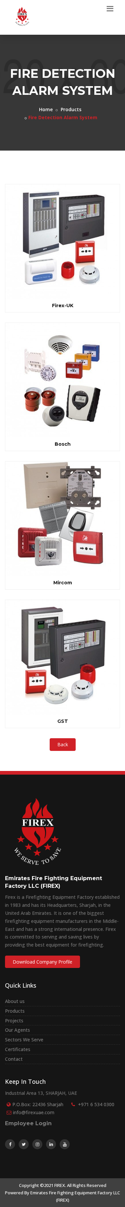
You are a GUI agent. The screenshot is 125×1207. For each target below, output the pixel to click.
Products (71, 109)
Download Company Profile (42, 962)
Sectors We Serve (24, 1039)
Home (46, 109)
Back (62, 744)
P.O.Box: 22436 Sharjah (37, 1104)
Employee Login (28, 1123)
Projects (14, 1020)
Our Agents (17, 1030)
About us (15, 1001)
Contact (14, 1059)
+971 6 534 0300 (96, 1104)
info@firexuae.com (33, 1112)
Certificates (17, 1049)
